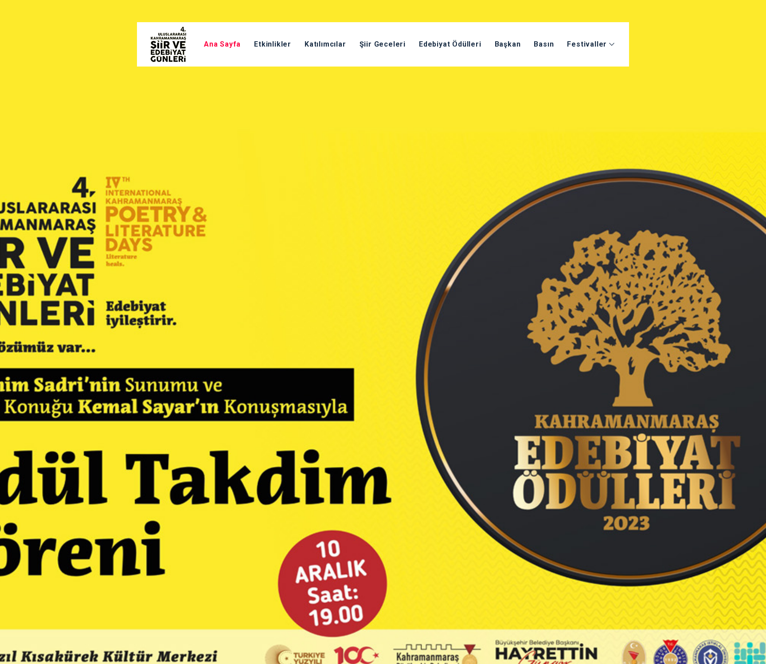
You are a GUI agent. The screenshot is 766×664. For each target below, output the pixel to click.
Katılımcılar (325, 44)
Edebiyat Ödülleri (450, 44)
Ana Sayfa (222, 44)
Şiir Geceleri (383, 44)
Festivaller (588, 44)
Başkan (508, 44)
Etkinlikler (272, 44)
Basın (544, 44)
